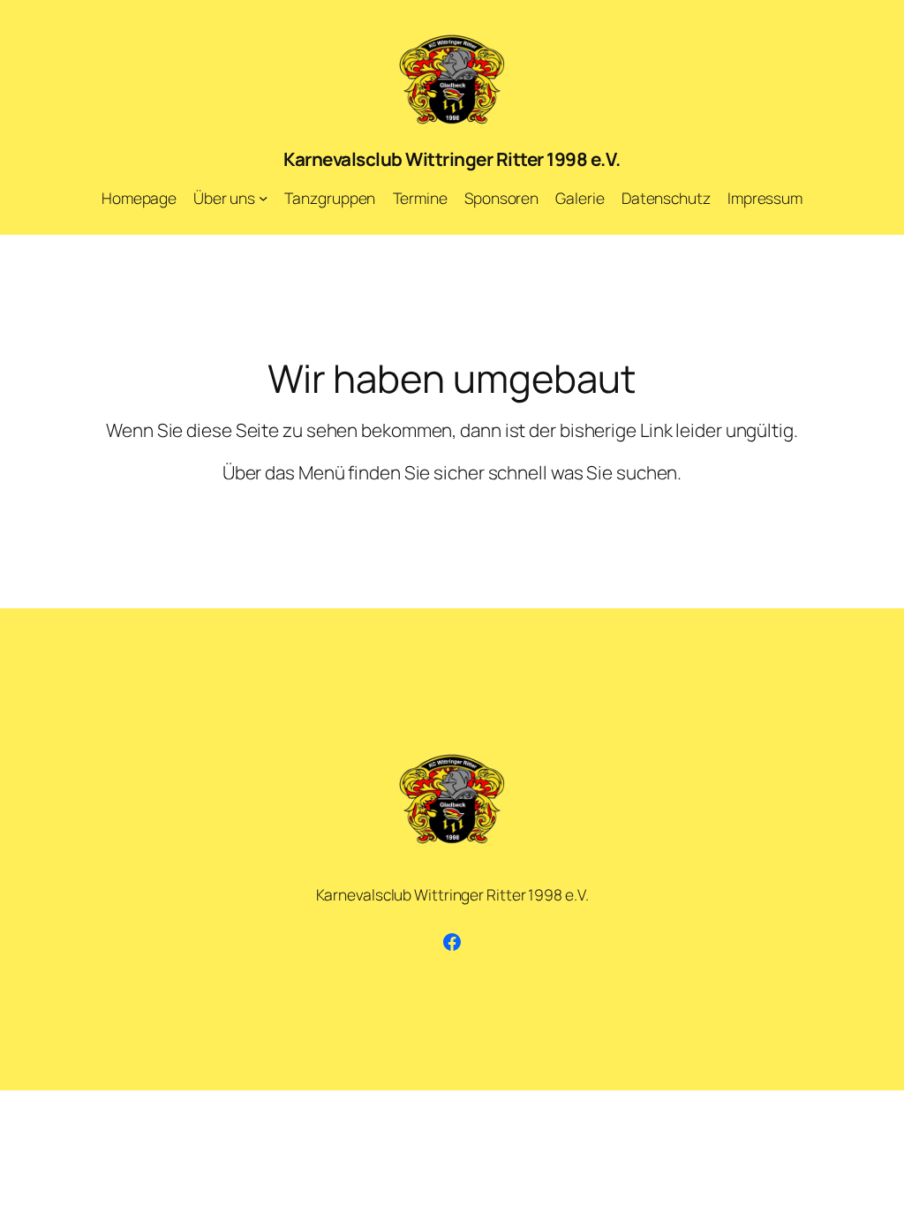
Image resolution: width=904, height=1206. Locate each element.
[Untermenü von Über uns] (263, 197)
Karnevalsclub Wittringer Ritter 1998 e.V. (452, 159)
